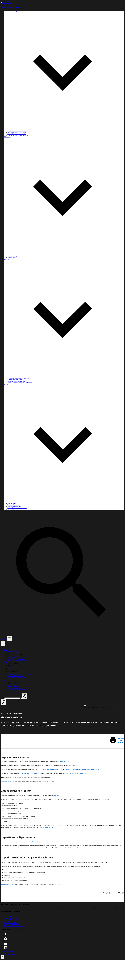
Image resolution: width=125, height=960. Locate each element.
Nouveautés (7, 921)
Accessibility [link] (7, 951)
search (2, 698)
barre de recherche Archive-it (54, 769)
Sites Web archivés (18, 713)
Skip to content (5, 1)
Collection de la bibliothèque (11, 920)
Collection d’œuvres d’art (11, 918)
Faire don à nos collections (11, 923)
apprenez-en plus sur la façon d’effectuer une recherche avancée (82, 769)
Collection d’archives (9, 916)
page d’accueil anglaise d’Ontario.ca (75, 773)
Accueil (2, 713)
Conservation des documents (11, 924)
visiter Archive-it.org (64, 761)
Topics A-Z (8, 713)
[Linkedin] (5, 948)
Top (2, 958)
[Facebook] (5, 935)
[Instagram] (5, 941)
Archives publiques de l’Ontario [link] (10, 7)
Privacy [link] (14, 951)
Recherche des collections (49, 827)
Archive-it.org (57, 795)
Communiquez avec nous (7, 781)
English (3, 4)
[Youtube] (5, 945)
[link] (7, 3)
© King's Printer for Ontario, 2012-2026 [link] (11, 954)
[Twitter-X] (5, 938)
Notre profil (7, 915)
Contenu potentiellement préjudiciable (14, 926)
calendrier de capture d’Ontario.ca (30, 773)
